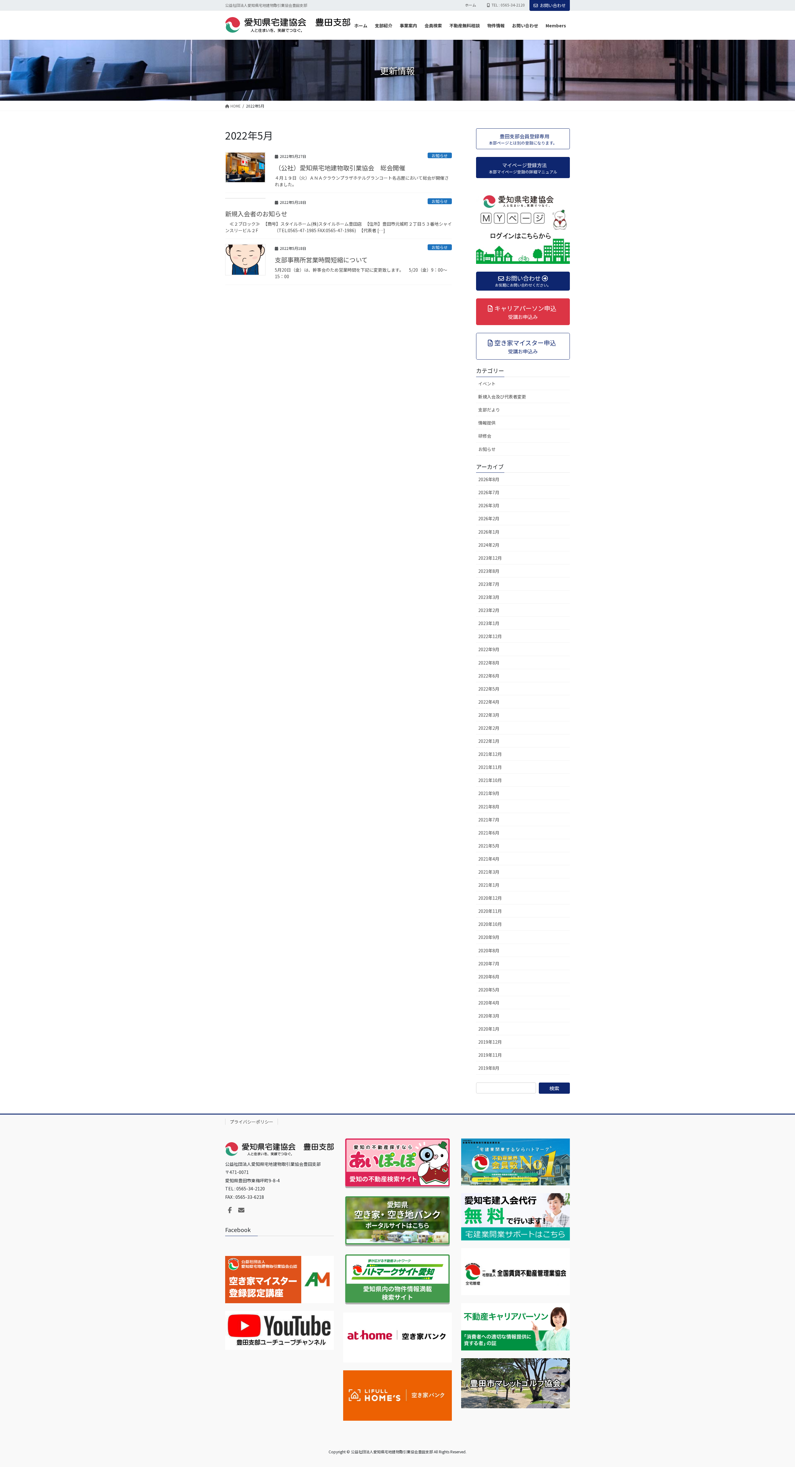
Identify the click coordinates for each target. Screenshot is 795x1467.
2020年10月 (490, 924)
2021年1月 (488, 885)
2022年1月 (488, 741)
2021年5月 (488, 846)
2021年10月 (490, 780)
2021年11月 (490, 767)
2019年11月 (490, 1055)
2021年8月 (488, 806)
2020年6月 (488, 976)
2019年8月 (488, 1068)
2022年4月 (488, 702)
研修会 (484, 436)
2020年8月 (488, 950)
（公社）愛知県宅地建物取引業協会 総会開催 (340, 167)
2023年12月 (490, 558)
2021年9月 (488, 793)
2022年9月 (488, 649)
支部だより (489, 410)
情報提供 (487, 423)
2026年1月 (488, 532)
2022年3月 (488, 715)
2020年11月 (490, 911)
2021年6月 (488, 833)
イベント (487, 383)
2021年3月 (488, 872)
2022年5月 (488, 689)
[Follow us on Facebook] (229, 1210)
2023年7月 (488, 584)
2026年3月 (488, 505)
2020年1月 (488, 1029)
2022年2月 (488, 728)
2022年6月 (488, 676)
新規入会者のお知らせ (256, 213)
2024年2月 (488, 545)
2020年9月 (488, 937)
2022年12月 (490, 636)
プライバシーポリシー (251, 1122)
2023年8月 (488, 571)
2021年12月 (490, 754)
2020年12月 (490, 898)
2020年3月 (488, 1016)
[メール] (241, 1210)
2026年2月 (488, 518)
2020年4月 (488, 1003)
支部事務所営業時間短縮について (321, 259)
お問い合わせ (553, 5)
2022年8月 (488, 663)
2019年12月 (490, 1042)
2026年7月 (488, 492)
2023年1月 (488, 623)
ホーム (470, 4)
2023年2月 (488, 610)
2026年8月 (488, 479)
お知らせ (440, 156)
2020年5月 (488, 989)
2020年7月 (488, 963)
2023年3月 (488, 597)
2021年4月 (488, 859)
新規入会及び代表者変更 (502, 396)
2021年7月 (488, 819)
